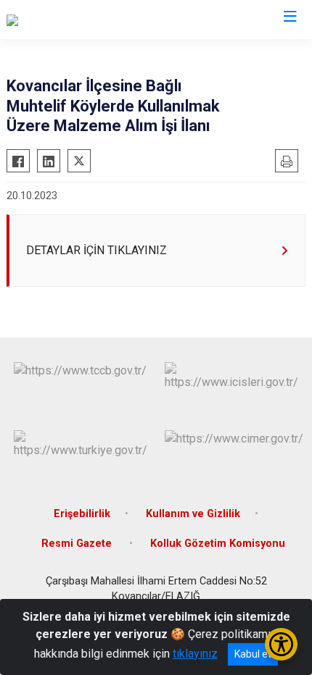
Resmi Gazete (78, 543)
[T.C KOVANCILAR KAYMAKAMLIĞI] (93, 19)
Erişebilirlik (82, 514)
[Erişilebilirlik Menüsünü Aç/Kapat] (281, 644)
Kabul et (252, 654)
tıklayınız (195, 654)
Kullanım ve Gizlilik (193, 514)
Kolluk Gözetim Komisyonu (217, 543)
